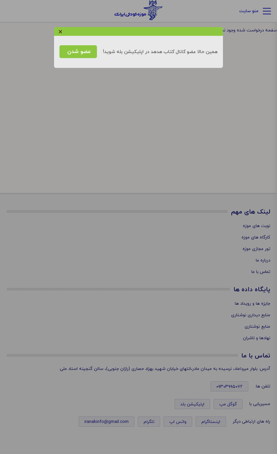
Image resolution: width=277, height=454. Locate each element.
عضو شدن (78, 51)
